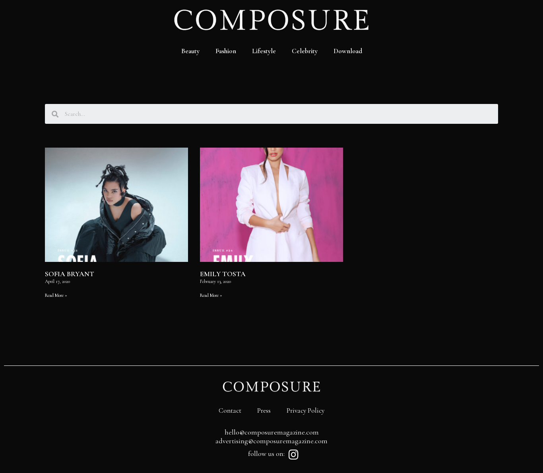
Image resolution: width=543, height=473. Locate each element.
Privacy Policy (305, 410)
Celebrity (305, 51)
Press (264, 410)
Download (348, 51)
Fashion (225, 51)
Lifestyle (264, 51)
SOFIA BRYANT (69, 273)
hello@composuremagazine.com (272, 432)
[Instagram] (293, 454)
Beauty (190, 51)
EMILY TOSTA (223, 273)
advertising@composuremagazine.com (271, 440)
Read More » (56, 295)
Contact (230, 410)
